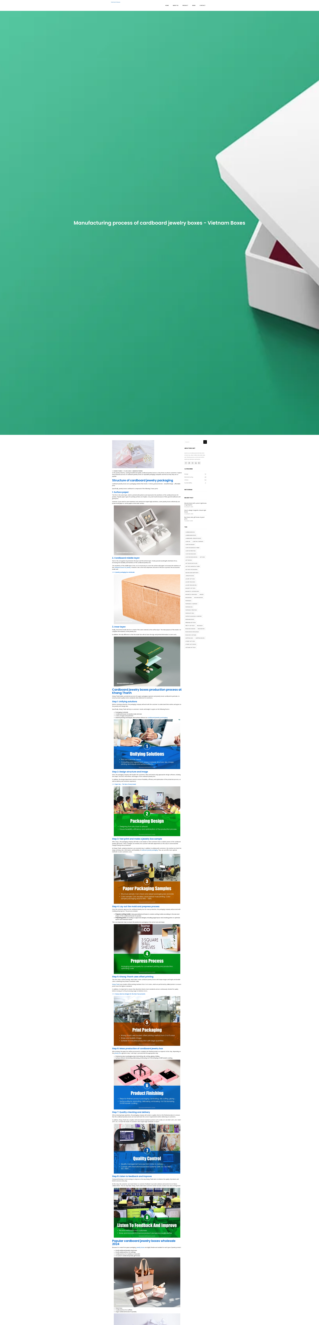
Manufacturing (188, 477)
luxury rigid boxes (191, 585)
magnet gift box (190, 588)
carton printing (190, 551)
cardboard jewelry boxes (193, 538)
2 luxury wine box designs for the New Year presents (130, 994)
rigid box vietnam (190, 635)
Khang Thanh (116, 984)
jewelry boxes (189, 576)
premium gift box (190, 622)
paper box (188, 601)
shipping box (189, 638)
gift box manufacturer (192, 566)
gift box (202, 557)
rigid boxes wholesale (192, 632)
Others (186, 480)
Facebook (185, 463)
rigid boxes (201, 629)
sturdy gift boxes (190, 644)
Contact (202, 5)
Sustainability (188, 483)
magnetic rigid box (191, 594)
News (193, 5)
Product (185, 5)
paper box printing (191, 610)
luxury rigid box (190, 582)
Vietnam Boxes (115, 2)
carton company (198, 541)
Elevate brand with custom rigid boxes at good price (195, 504)
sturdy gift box (190, 641)
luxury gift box (190, 579)
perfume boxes (189, 619)
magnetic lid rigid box (192, 591)
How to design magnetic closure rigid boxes (195, 511)
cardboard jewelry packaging (157, 717)
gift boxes (188, 560)
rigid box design (190, 629)
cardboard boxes (190, 535)
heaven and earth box (191, 572)
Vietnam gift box (190, 647)
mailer (201, 594)
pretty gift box (190, 625)
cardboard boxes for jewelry (122, 567)
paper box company (191, 604)
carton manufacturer (192, 548)
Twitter (189, 463)
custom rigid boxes (191, 557)
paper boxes (189, 607)
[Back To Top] (314, 1319)
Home (167, 5)
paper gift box (189, 613)
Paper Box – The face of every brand (125, 784)
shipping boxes (200, 638)
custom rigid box (190, 554)
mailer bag (188, 597)
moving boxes (198, 597)
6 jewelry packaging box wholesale (125, 572)
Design (186, 474)
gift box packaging (191, 569)
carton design (189, 544)
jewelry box (117, 1053)
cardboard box (190, 532)
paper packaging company (193, 616)
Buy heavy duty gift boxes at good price (194, 518)
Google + (199, 463)
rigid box (200, 625)
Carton (187, 541)
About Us (175, 5)
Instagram (192, 463)
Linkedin (195, 463)
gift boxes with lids (191, 563)
